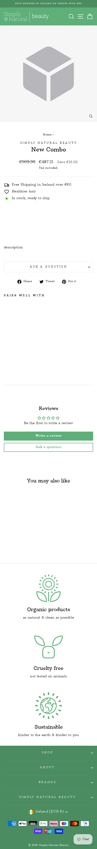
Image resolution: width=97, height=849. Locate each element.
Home (47, 135)
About (47, 767)
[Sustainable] (48, 705)
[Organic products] (48, 588)
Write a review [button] (48, 436)
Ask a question (48, 267)
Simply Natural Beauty (48, 143)
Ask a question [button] (48, 447)
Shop (47, 752)
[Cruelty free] (48, 647)
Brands (47, 782)
